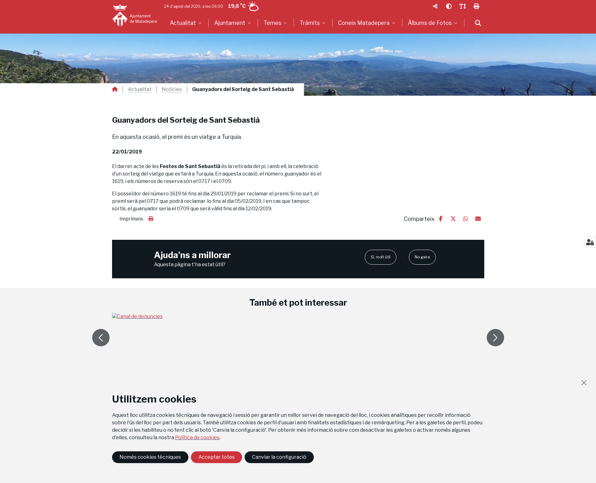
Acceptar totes (216, 457)
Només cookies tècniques (150, 457)
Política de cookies (197, 437)
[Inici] (134, 15)
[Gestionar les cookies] (590, 242)
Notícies (172, 89)
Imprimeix (131, 219)
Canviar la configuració (279, 457)
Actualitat (139, 89)
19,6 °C (237, 6)
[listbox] (186, 23)
